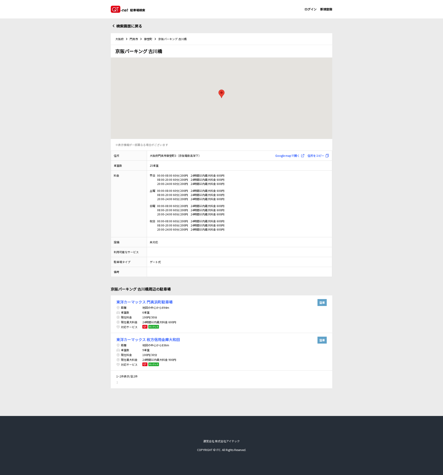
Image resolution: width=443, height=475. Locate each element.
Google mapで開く (287, 155)
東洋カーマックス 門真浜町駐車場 (144, 302)
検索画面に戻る (129, 26)
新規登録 (326, 9)
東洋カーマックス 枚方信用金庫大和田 (148, 339)
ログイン (311, 9)
